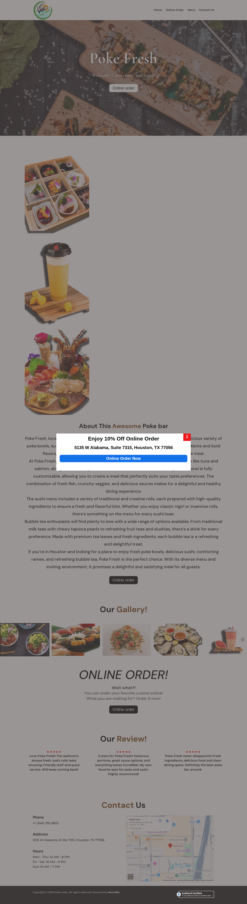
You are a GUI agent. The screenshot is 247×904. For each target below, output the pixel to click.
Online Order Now (123, 458)
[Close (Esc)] (187, 437)
